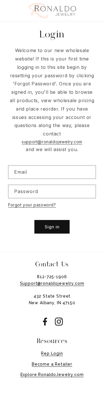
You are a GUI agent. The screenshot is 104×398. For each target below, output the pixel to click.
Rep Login (52, 353)
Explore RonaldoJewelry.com (52, 374)
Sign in (52, 227)
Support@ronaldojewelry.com (52, 283)
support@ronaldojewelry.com (52, 141)
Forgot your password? (32, 204)
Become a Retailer (52, 364)
